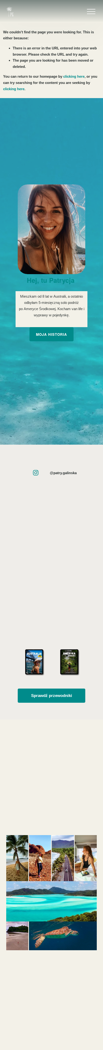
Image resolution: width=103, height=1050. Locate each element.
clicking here (74, 76)
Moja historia (51, 334)
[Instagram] (36, 473)
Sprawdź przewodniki (51, 695)
